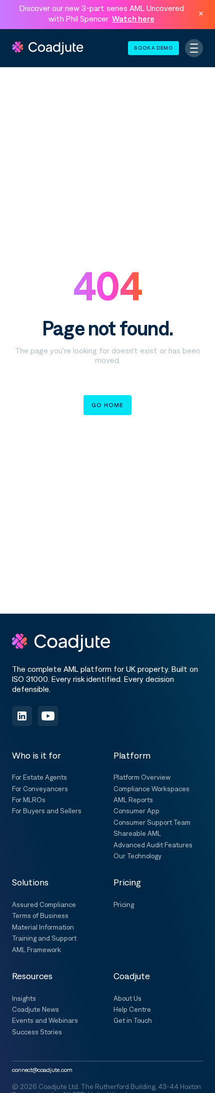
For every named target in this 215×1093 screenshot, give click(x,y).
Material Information (43, 927)
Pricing (124, 904)
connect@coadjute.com (42, 1069)
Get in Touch (133, 1020)
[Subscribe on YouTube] (48, 716)
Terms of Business (40, 916)
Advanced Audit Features (153, 845)
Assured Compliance (44, 904)
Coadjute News (35, 1009)
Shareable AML (137, 833)
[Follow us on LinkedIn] (22, 716)
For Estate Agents (39, 777)
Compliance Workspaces (152, 789)
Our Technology (138, 856)
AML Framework (36, 950)
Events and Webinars (45, 1020)
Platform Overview (142, 777)
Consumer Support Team (152, 822)
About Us (128, 998)
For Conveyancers (40, 789)
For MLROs (29, 800)
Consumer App (137, 811)
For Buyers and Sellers (47, 811)
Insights (24, 998)
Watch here (133, 18)
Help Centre (132, 1009)
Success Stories (37, 1032)
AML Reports (133, 800)
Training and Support (44, 938)
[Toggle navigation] (194, 48)
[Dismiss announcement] (201, 14)
